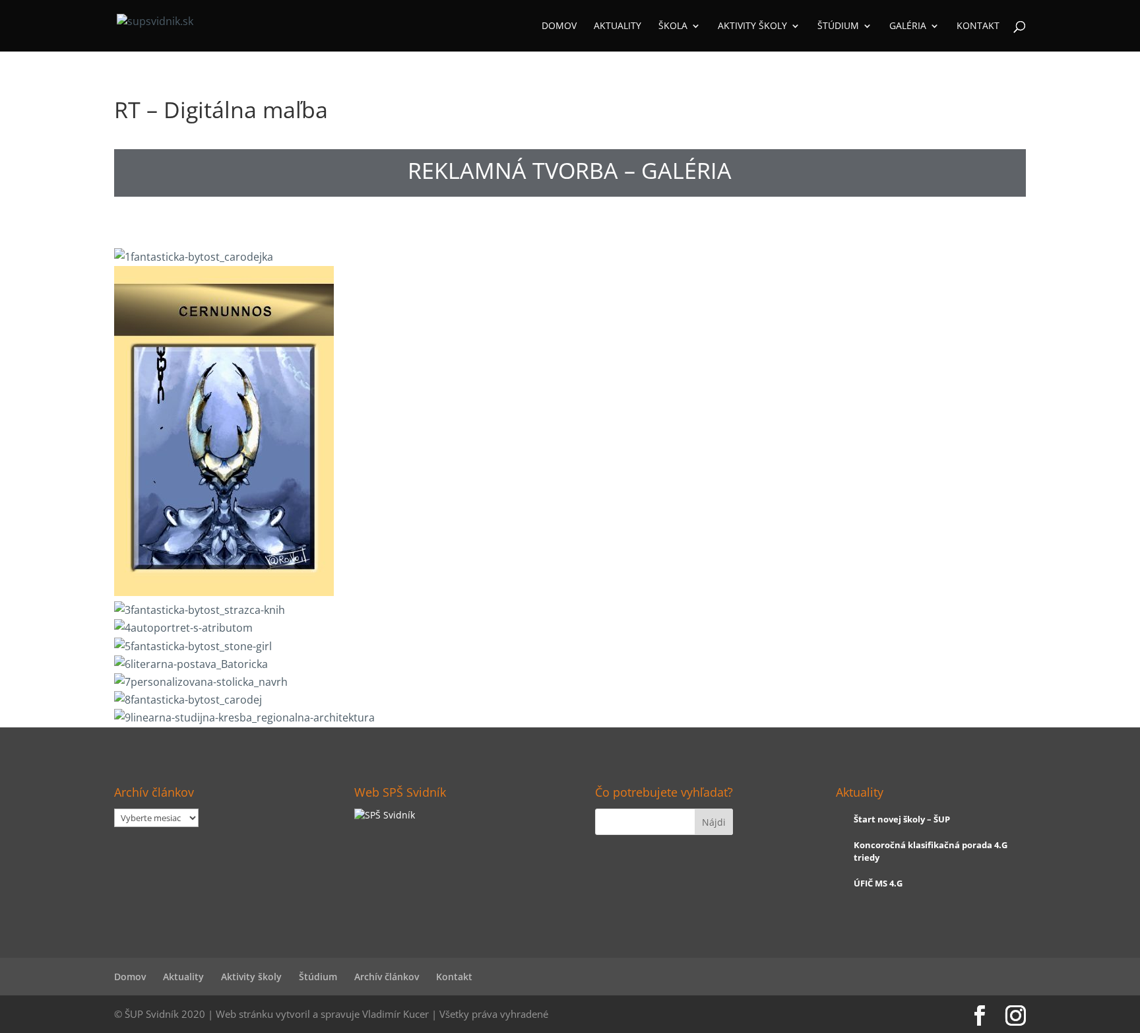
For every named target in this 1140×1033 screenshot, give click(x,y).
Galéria (907, 26)
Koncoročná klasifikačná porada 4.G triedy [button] (930, 851)
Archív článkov (386, 976)
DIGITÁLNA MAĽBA (447, 226)
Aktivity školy (752, 26)
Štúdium (838, 26)
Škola (672, 26)
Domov (559, 26)
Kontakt (978, 26)
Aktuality (617, 26)
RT (693, 226)
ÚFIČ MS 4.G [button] (878, 883)
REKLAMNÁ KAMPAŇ (200, 226)
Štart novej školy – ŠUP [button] (902, 819)
